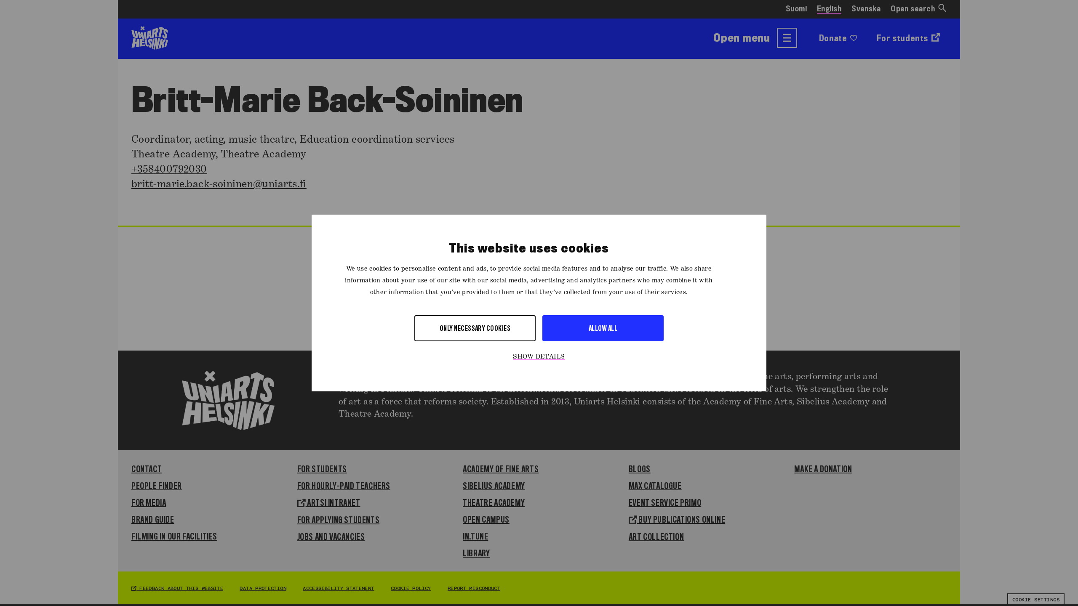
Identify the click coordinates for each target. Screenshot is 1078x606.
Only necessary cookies (475, 328)
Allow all (603, 328)
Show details (539, 357)
